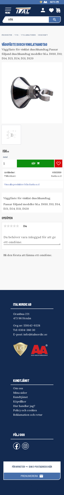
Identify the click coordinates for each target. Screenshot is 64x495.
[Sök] (54, 19)
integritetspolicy (43, 489)
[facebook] (14, 444)
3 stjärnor (11, 226)
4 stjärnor (14, 226)
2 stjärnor (8, 226)
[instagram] (16, 444)
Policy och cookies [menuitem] (25, 410)
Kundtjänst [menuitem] (20, 397)
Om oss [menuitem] (18, 388)
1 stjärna (5, 226)
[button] (8, 9)
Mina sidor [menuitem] (20, 392)
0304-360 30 (26, 330)
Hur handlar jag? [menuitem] (24, 406)
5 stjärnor (17, 226)
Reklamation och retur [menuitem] (27, 414)
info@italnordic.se (35, 334)
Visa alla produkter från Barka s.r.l (21, 184)
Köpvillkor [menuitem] (19, 401)
